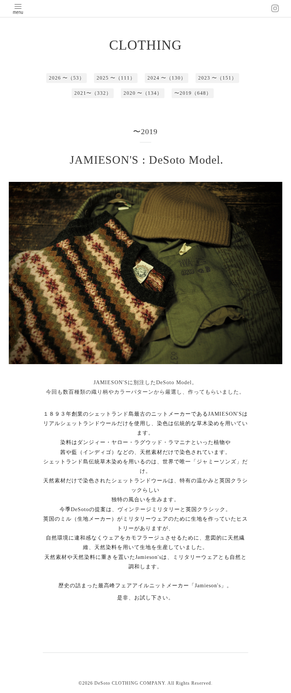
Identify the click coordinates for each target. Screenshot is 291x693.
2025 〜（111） (116, 78)
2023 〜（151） (217, 78)
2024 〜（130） (166, 78)
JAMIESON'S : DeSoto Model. (147, 159)
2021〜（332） (92, 93)
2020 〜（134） (143, 93)
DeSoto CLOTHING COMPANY (129, 683)
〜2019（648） (192, 93)
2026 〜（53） (66, 78)
